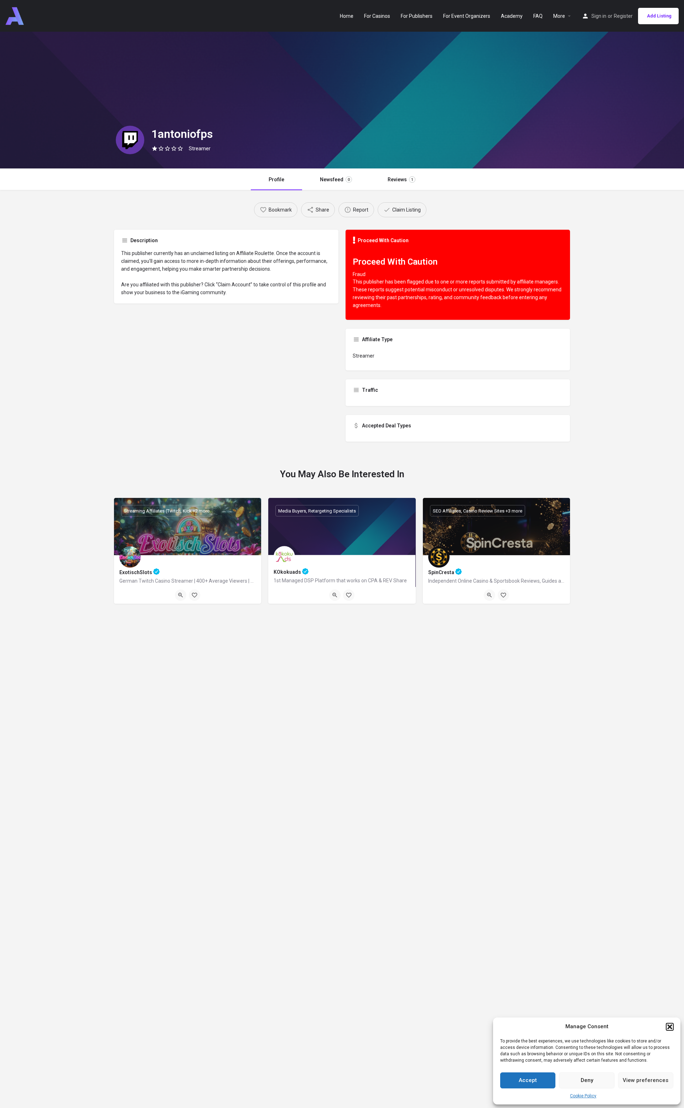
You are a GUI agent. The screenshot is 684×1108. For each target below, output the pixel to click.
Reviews (400, 179)
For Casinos (377, 16)
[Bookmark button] (194, 595)
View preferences (645, 1080)
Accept (528, 1080)
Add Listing (659, 16)
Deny (587, 1080)
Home (346, 16)
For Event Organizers (466, 16)
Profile (276, 179)
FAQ (538, 16)
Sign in (598, 16)
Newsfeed (335, 179)
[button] (669, 1026)
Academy (512, 16)
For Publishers (416, 16)
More (559, 16)
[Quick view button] (180, 595)
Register (623, 16)
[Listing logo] (130, 140)
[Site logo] (15, 15)
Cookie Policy (583, 1095)
